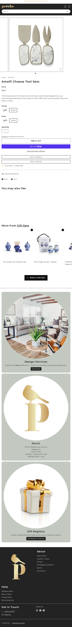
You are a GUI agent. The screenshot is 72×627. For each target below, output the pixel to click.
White (13, 120)
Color (4, 116)
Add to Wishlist (36, 161)
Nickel (13, 110)
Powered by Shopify (18, 623)
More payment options (36, 151)
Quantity (5, 127)
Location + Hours (43, 559)
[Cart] (65, 6)
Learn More (36, 369)
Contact (40, 562)
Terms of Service (8, 600)
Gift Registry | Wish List (36, 538)
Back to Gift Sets (37, 278)
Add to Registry (36, 157)
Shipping (5, 136)
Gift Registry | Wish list (45, 565)
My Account (41, 571)
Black (5, 120)
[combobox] (36, 11)
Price (4, 87)
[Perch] (36, 408)
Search (39, 568)
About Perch (41, 556)
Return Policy (6, 594)
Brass (5, 110)
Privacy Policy (7, 597)
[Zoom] (60, 69)
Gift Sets (11, 77)
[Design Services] (36, 326)
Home (4, 77)
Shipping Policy (7, 591)
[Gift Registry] (36, 496)
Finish (4, 106)
